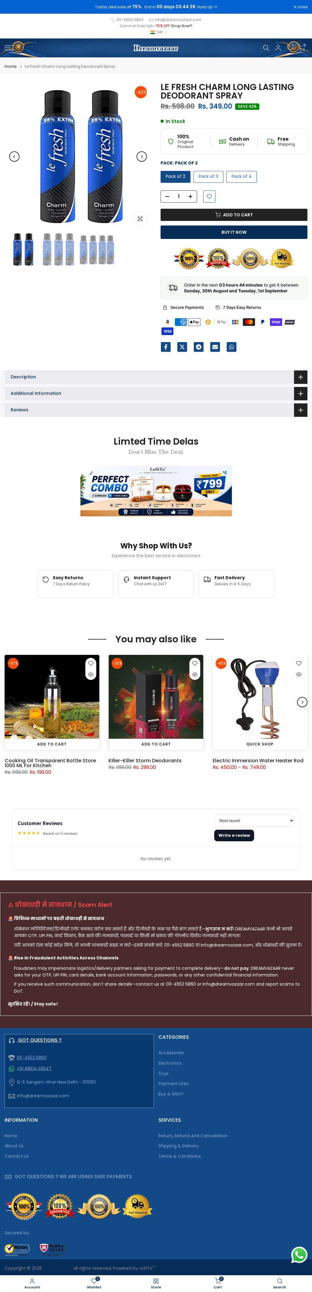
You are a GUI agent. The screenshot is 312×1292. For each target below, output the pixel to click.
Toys (163, 1074)
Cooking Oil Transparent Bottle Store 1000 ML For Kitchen (50, 763)
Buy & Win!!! (170, 1094)
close (12, 7)
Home (11, 66)
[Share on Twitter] (182, 347)
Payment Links (173, 1084)
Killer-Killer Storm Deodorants (145, 760)
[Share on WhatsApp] (231, 347)
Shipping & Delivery (178, 1146)
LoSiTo (147, 1268)
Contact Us (17, 1156)
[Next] (141, 156)
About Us (14, 1146)
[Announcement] (156, 7)
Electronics (170, 1063)
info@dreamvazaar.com (178, 19)
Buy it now (234, 232)
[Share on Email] (215, 347)
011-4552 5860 (130, 19)
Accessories (171, 1053)
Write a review (234, 835)
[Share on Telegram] (198, 347)
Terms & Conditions (179, 1156)
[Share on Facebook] (166, 347)
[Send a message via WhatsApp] (299, 1255)
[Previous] (14, 156)
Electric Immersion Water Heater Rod (258, 760)
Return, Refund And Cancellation (193, 1136)
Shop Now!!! (181, 25)
